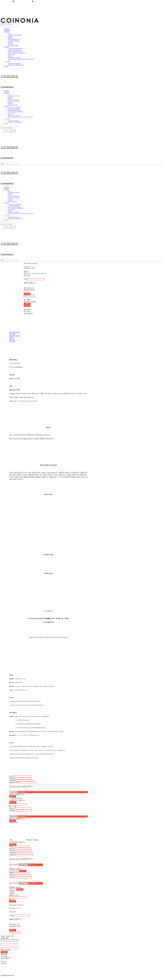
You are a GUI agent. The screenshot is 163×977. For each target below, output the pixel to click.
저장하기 (12, 796)
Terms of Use (3, 961)
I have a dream (14, 50)
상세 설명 (12, 334)
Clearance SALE (15, 35)
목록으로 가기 (14, 871)
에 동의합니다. (21, 786)
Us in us (11, 54)
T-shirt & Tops (14, 41)
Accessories (13, 45)
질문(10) (12, 339)
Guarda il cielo (14, 57)
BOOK (7, 47)
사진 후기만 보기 (17, 798)
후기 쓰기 (13, 802)
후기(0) (11, 337)
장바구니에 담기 (15, 932)
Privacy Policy (4, 963)
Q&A (6, 66)
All (9, 33)
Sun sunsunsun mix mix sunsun (21, 59)
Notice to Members (16, 65)
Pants (10, 42)
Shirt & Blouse (14, 39)
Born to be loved (15, 51)
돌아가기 (12, 889)
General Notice (14, 63)
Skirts (10, 44)
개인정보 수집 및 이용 (16, 786)
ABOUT (7, 30)
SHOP (7, 32)
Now (10, 56)
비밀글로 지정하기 (15, 869)
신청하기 (4, 952)
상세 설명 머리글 (14, 332)
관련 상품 (12, 341)
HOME (7, 29)
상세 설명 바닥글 (14, 336)
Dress (10, 38)
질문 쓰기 (13, 844)
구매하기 (12, 901)
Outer (10, 36)
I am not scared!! (15, 48)
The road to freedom (16, 53)
